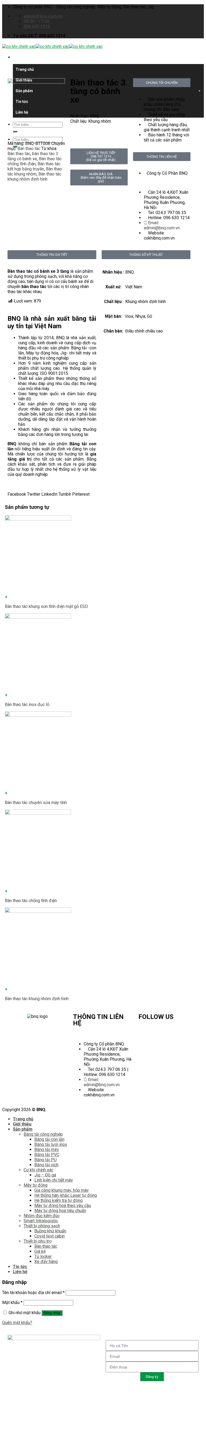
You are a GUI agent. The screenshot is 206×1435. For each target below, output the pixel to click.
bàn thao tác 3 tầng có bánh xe (33, 156)
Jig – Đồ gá (45, 1175)
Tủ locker (43, 1256)
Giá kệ (40, 1251)
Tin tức (20, 1266)
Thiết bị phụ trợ (38, 1241)
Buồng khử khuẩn (50, 1231)
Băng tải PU (45, 1159)
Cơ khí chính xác (38, 1169)
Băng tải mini (46, 1149)
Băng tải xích (46, 1164)
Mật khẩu (12, 1302)
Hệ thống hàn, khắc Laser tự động (65, 1195)
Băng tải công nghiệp (43, 1134)
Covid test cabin (49, 1236)
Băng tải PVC (46, 1154)
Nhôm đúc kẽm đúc (42, 1215)
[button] (17, 492)
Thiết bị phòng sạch (42, 1225)
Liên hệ (20, 1271)
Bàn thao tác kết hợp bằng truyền (34, 166)
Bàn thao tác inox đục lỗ (27, 704)
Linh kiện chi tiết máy (53, 1180)
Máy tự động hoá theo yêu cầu (62, 1205)
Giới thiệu (22, 1124)
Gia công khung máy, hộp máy (61, 1190)
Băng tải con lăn (49, 1139)
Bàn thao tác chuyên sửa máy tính (36, 802)
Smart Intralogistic (41, 1220)
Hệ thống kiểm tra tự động (58, 1200)
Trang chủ (25, 69)
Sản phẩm (22, 1129)
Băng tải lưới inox (50, 1144)
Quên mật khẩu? (17, 1322)
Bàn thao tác (28, 148)
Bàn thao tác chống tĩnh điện (35, 161)
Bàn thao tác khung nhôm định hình (34, 176)
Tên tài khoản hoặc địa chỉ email (33, 1292)
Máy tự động (35, 1185)
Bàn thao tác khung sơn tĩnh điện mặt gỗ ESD (46, 606)
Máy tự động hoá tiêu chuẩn (60, 1210)
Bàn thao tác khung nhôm (35, 171)
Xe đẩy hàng (46, 1261)
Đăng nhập (52, 1313)
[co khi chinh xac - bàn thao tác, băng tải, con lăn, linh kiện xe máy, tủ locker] (52, 46)
